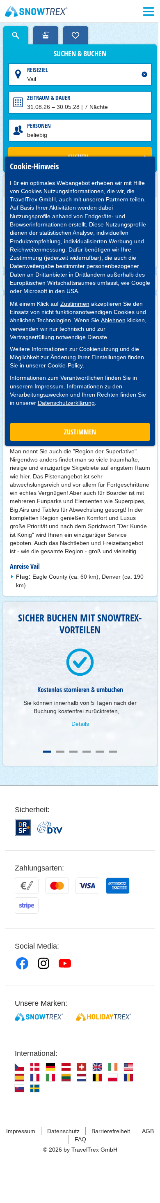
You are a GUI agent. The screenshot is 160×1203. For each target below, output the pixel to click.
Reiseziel (37, 70)
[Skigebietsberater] (45, 35)
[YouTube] (64, 963)
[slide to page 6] (113, 752)
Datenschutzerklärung (66, 402)
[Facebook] (22, 963)
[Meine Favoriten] (75, 35)
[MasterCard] (57, 885)
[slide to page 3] (73, 752)
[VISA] (87, 885)
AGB (148, 1131)
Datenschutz (63, 1131)
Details (80, 723)
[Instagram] (43, 963)
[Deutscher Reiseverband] (49, 827)
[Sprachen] (19, 1067)
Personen (39, 125)
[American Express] (118, 885)
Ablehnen (113, 320)
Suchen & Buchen (80, 53)
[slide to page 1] (47, 752)
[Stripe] (27, 905)
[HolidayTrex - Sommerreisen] (103, 1017)
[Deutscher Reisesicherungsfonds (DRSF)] (23, 828)
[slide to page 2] (60, 752)
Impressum (49, 386)
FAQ (80, 1139)
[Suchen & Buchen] (15, 35)
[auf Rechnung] (27, 885)
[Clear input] (144, 74)
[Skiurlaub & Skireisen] (36, 11)
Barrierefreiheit (110, 1131)
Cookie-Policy (65, 365)
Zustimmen (74, 303)
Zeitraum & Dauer (48, 98)
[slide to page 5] (100, 752)
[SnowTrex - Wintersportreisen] (39, 1017)
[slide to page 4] (86, 752)
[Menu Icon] (148, 11)
